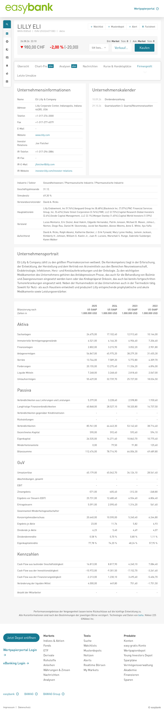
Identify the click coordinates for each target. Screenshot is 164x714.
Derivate (48, 655)
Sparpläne (130, 660)
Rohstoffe (49, 660)
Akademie (130, 670)
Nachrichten (90, 66)
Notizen (89, 655)
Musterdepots (93, 650)
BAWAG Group (52, 694)
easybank (9, 694)
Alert (134, 26)
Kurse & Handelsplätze (117, 66)
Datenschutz (24, 707)
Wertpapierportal (144, 8)
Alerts (87, 660)
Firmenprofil (144, 66)
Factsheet (149, 26)
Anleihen (49, 665)
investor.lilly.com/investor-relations (53, 170)
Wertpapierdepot (134, 650)
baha (141, 615)
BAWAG (29, 694)
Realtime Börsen (94, 665)
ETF (45, 650)
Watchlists (90, 645)
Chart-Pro (41, 66)
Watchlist (98, 26)
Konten (128, 640)
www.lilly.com (42, 135)
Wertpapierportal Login (20, 650)
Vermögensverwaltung (138, 665)
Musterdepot (117, 26)
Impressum (9, 707)
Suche (88, 640)
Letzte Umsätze (26, 75)
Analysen (64, 66)
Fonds (47, 645)
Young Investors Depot (138, 655)
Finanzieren (131, 674)
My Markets (91, 670)
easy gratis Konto (135, 645)
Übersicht (23, 66)
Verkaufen (122, 48)
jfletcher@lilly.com (45, 164)
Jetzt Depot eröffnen (21, 638)
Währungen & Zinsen (56, 670)
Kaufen (144, 48)
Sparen (128, 679)
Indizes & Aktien (53, 640)
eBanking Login (14, 663)
